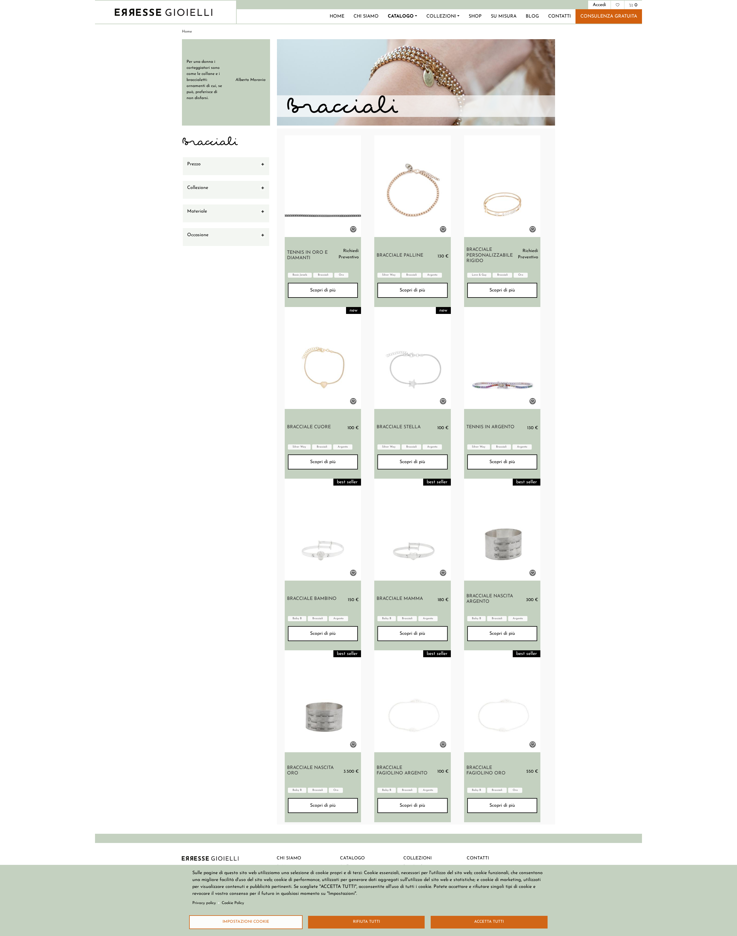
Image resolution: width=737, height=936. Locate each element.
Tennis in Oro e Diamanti (307, 255)
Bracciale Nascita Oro (310, 771)
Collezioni (441, 16)
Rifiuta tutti (366, 922)
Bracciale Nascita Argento (489, 599)
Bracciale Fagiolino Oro (486, 771)
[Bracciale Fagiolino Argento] (412, 701)
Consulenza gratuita (608, 16)
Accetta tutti (489, 922)
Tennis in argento (490, 427)
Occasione (197, 235)
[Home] (163, 12)
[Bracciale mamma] (412, 530)
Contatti (559, 16)
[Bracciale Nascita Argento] (502, 530)
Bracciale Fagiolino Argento (402, 771)
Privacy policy (204, 903)
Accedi (599, 5)
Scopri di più (323, 290)
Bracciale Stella (399, 427)
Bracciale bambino (312, 598)
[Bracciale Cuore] (323, 358)
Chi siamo (366, 16)
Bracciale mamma (400, 598)
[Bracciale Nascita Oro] (323, 701)
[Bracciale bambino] (323, 530)
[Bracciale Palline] (412, 186)
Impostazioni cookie (246, 922)
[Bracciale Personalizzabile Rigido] (502, 186)
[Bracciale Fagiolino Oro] (502, 701)
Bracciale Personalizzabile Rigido (489, 255)
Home (337, 16)
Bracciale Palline (400, 255)
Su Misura (503, 16)
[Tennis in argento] (502, 358)
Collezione (197, 187)
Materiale (197, 211)
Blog (532, 16)
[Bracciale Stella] (412, 358)
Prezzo (194, 164)
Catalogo (401, 16)
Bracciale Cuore (309, 427)
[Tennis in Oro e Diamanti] (323, 186)
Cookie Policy (233, 903)
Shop (475, 16)
